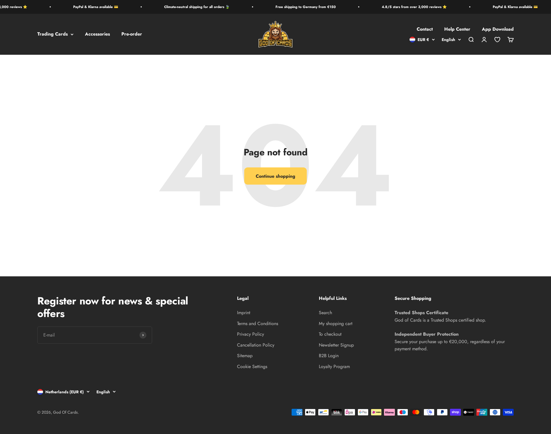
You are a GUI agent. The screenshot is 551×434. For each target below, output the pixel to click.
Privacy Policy (250, 334)
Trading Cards (52, 34)
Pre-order (131, 34)
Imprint (243, 312)
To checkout (330, 334)
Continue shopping (275, 176)
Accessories (97, 34)
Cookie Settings (252, 366)
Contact (425, 29)
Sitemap (245, 355)
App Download (498, 29)
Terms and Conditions (257, 323)
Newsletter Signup (336, 345)
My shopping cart (335, 323)
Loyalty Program (334, 366)
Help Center (457, 29)
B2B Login (329, 355)
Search (325, 312)
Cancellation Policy (255, 345)
